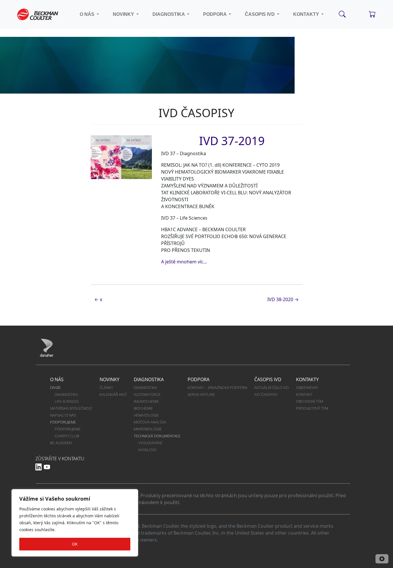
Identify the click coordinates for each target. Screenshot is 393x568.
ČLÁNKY (106, 387)
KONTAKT (304, 394)
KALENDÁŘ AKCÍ (113, 394)
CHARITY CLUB (67, 435)
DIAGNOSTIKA (66, 394)
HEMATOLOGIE (146, 415)
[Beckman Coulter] (37, 14)
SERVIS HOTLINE (201, 394)
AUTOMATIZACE (147, 394)
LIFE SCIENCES (67, 401)
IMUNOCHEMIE (146, 401)
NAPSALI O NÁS (63, 415)
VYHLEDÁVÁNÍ (150, 442)
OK (75, 544)
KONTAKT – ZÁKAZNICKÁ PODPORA (217, 387)
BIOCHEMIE (143, 408)
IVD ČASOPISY (266, 394)
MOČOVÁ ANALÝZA (150, 422)
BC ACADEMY (61, 442)
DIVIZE (55, 387)
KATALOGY (147, 449)
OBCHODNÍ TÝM (309, 401)
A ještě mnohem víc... (184, 262)
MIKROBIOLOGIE (148, 429)
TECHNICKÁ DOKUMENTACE (157, 435)
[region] (75, 522)
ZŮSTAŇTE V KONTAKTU (59, 458)
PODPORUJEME (63, 422)
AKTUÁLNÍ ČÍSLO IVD (271, 387)
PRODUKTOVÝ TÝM (312, 408)
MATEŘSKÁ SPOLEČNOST (71, 408)
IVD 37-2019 (232, 141)
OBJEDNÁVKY (307, 387)
